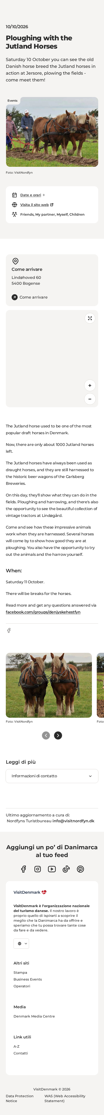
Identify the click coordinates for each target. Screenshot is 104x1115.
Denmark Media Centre (34, 1016)
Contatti (21, 1053)
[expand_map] (90, 318)
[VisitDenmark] (30, 892)
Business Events (28, 979)
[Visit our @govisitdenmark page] (66, 869)
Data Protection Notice (20, 1098)
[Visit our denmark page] (23, 869)
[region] (52, 358)
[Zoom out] (90, 399)
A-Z (16, 1046)
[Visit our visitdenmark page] (52, 869)
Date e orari (30, 195)
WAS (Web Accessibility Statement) (65, 1098)
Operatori (22, 986)
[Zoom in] (90, 385)
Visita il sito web (34, 205)
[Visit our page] (37, 869)
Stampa (20, 972)
